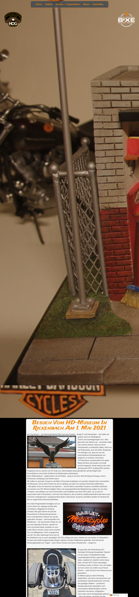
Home (39, 4)
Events (59, 4)
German (115, 595)
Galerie (49, 4)
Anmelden (98, 4)
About (86, 4)
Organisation (73, 4)
